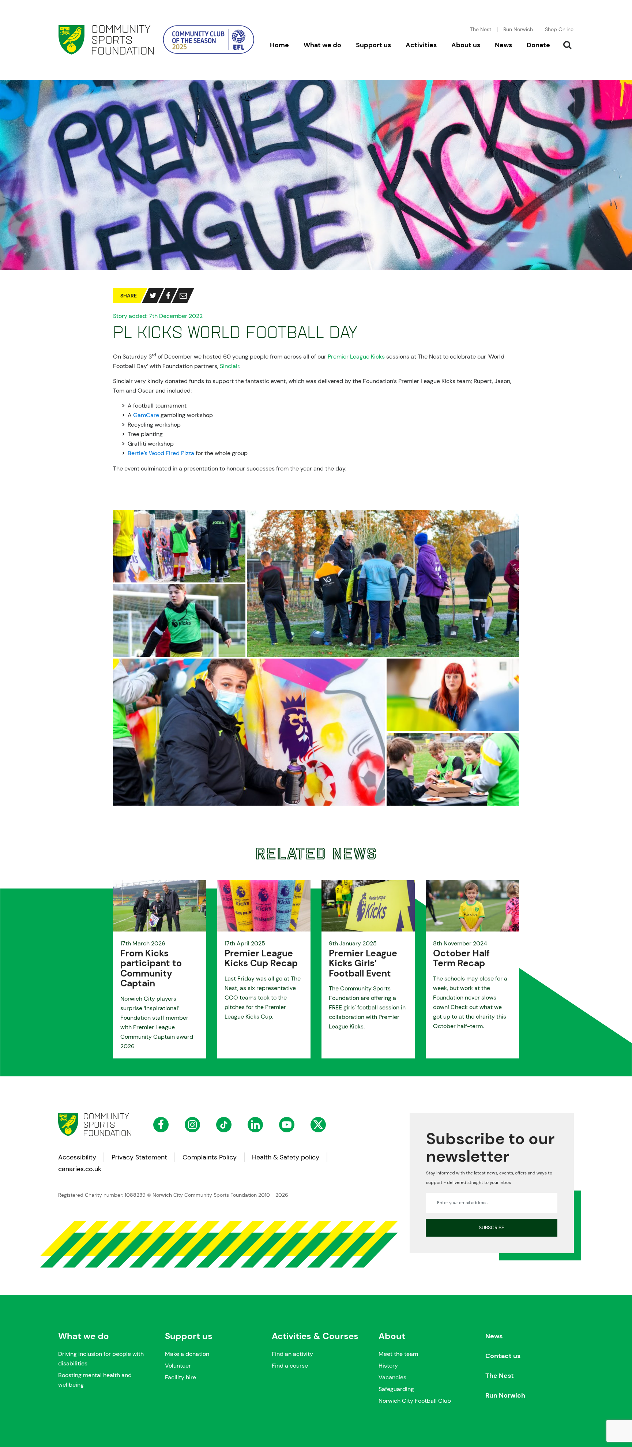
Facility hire (180, 1377)
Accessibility (77, 1157)
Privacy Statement (139, 1157)
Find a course (290, 1365)
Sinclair (229, 366)
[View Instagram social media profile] (192, 1124)
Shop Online (559, 29)
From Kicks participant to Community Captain (151, 968)
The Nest (499, 1375)
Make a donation (187, 1354)
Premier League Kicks (356, 356)
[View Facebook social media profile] (161, 1124)
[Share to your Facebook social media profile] (168, 295)
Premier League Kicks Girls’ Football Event (363, 963)
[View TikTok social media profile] (224, 1124)
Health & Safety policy (285, 1157)
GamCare (146, 415)
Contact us (502, 1356)
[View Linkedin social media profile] (255, 1124)
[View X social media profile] (318, 1124)
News (494, 1336)
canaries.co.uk (79, 1169)
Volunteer (178, 1365)
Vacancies (392, 1377)
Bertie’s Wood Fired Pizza (161, 453)
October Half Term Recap (461, 958)
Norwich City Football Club (415, 1401)
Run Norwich (518, 29)
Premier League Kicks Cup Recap (261, 958)
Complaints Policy (210, 1157)
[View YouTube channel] (286, 1124)
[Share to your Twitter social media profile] (153, 295)
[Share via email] (183, 295)
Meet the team (398, 1354)
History (388, 1365)
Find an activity (292, 1354)
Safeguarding (396, 1389)
